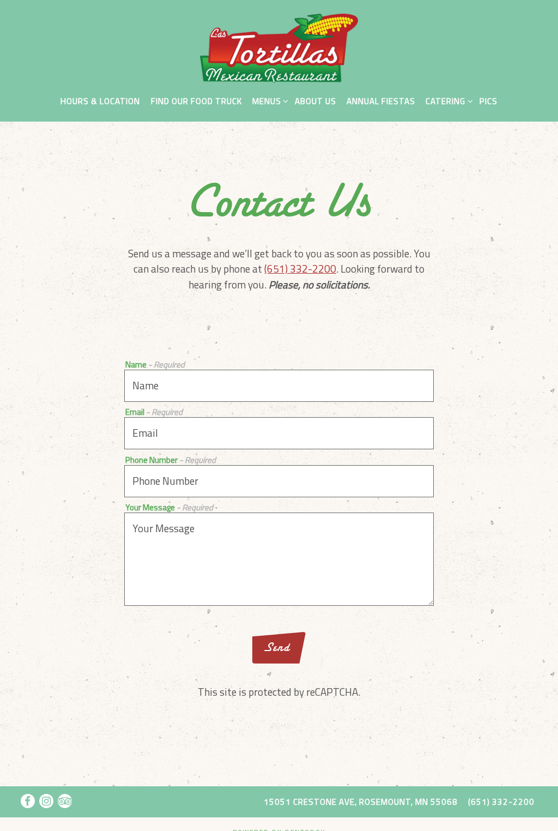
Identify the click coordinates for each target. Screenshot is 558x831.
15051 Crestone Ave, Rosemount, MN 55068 (361, 802)
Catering (447, 100)
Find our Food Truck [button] (196, 101)
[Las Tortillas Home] (279, 46)
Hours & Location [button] (100, 101)
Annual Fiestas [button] (381, 101)
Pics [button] (489, 101)
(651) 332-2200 (300, 268)
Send (276, 647)
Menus (268, 100)
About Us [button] (315, 101)
